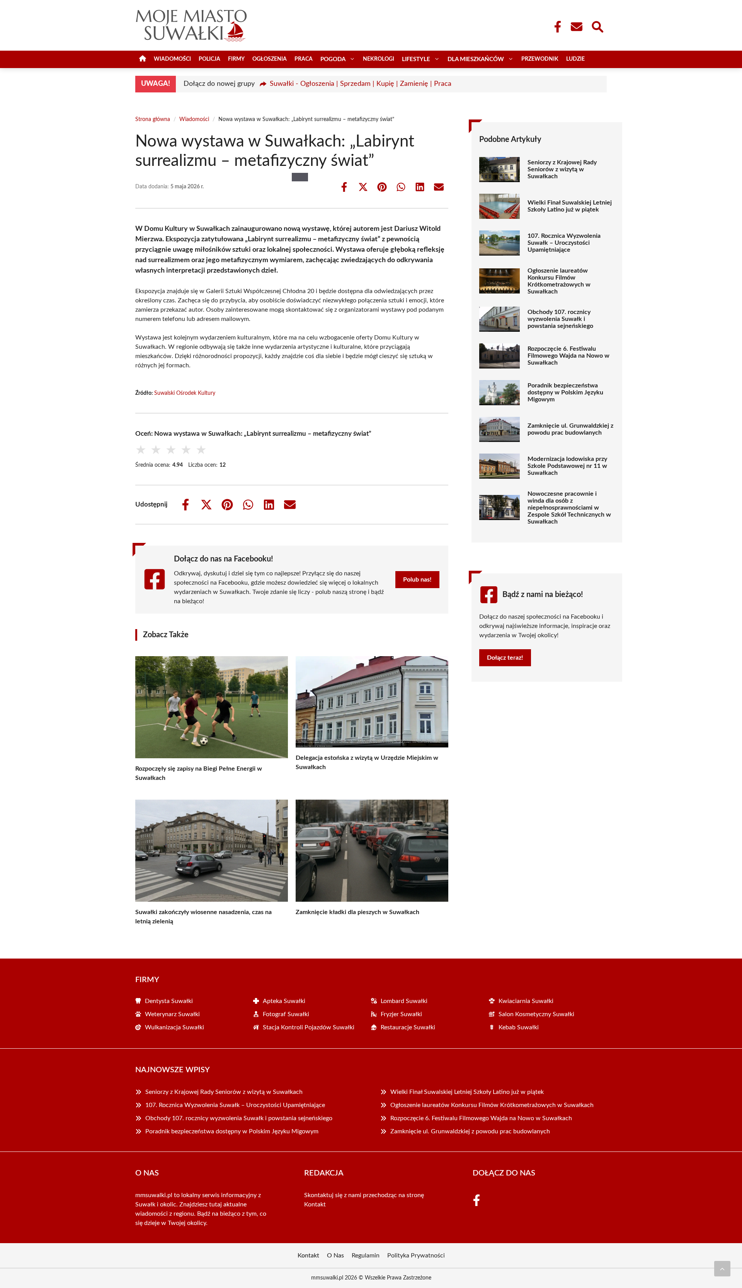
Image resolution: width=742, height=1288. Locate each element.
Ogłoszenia (269, 59)
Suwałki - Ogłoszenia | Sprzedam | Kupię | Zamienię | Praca (360, 83)
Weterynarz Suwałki (172, 1014)
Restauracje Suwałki (408, 1027)
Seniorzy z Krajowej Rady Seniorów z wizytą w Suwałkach (562, 169)
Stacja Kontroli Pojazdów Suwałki (308, 1027)
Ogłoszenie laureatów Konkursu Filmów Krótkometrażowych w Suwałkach (559, 281)
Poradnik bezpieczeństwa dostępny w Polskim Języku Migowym (565, 392)
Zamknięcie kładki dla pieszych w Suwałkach (357, 912)
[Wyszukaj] (597, 26)
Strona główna (152, 119)
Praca (303, 59)
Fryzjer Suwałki (401, 1014)
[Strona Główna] (142, 59)
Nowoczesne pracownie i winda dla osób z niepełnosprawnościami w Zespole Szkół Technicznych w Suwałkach (569, 508)
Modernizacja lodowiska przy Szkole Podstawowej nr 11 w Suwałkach (567, 466)
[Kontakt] (576, 26)
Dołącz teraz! (505, 658)
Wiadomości (172, 59)
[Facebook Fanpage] (555, 26)
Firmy (236, 59)
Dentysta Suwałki (169, 1001)
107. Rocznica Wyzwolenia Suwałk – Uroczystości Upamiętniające (564, 243)
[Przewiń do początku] (722, 1268)
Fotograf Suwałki (286, 1014)
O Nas (335, 1255)
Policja (209, 59)
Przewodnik (539, 59)
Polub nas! (417, 580)
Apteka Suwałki (284, 1001)
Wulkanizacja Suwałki (174, 1027)
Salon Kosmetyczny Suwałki (536, 1014)
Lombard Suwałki (404, 1001)
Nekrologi (378, 59)
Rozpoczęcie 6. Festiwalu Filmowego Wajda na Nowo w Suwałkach (568, 356)
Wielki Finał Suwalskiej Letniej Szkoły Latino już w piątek (570, 206)
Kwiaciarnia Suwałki (526, 1001)
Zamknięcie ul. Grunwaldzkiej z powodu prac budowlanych (570, 429)
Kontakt (315, 1204)
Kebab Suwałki (519, 1027)
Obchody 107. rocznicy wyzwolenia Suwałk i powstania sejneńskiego (560, 319)
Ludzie (575, 59)
